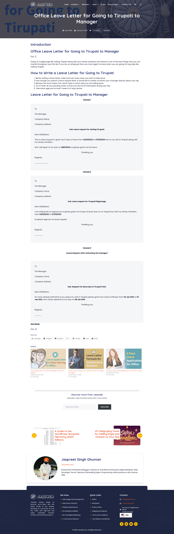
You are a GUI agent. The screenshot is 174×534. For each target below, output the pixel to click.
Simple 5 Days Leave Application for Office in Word (124, 371)
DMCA (94, 499)
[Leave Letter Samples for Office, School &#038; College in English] (86, 359)
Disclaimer (95, 503)
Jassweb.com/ (67, 464)
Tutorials (106, 30)
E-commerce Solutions (70, 519)
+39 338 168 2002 (128, 503)
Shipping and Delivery (99, 511)
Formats (96, 30)
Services (85, 4)
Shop (95, 4)
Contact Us (126, 4)
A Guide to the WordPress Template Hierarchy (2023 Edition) (67, 435)
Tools (103, 4)
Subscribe (104, 407)
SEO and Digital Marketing (71, 515)
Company (74, 4)
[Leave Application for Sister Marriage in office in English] (48, 359)
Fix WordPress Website (70, 511)
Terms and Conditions (100, 515)
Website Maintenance (70, 507)
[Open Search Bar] (140, 4)
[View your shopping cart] (135, 4)
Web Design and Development (73, 499)
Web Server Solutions (69, 503)
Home (66, 4)
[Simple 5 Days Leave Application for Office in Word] (124, 359)
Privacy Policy (97, 507)
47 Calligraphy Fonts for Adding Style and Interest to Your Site (107, 434)
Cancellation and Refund (101, 519)
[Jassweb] (42, 4)
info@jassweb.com (128, 499)
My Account (113, 4)
